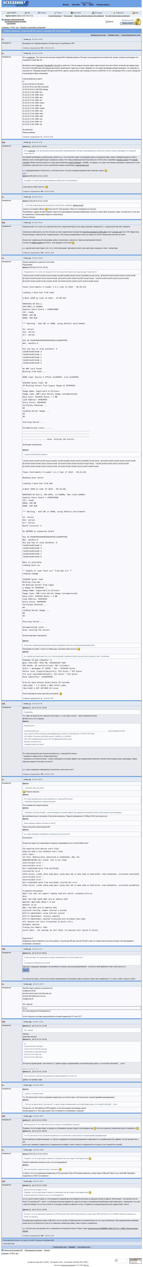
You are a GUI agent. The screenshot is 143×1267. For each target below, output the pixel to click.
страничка (31, 57)
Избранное (120, 13)
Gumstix (12, 23)
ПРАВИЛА (12, 13)
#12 (30, 1085)
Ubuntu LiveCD (122, 160)
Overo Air (39, 65)
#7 (30, 703)
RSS (136, 13)
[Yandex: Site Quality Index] (122, 1261)
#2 (30, 53)
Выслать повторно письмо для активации (89, 16)
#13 (30, 1116)
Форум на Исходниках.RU (14, 19)
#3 (30, 142)
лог (26, 1008)
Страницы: (5, 27)
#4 (30, 197)
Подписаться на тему (98, 35)
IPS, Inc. (86, 1265)
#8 (30, 779)
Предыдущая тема (60, 1247)
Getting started (36, 243)
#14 (30, 1150)
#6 (30, 258)
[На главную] (15, 3)
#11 (30, 1021)
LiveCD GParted (74, 163)
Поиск (59, 13)
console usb (116, 232)
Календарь (98, 13)
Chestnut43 (48, 65)
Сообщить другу (113, 35)
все (17, 27)
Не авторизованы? (55, 16)
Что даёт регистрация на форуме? (117, 16)
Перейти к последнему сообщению (32, 27)
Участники (77, 13)
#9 (30, 949)
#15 (30, 1181)
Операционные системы (16, 21)
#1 (30, 39)
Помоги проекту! (128, 23)
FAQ (28, 13)
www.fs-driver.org (82, 165)
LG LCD (57, 65)
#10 (30, 984)
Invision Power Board (67, 1265)
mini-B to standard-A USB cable (95, 232)
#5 (30, 222)
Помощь (43, 13)
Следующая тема (83, 1247)
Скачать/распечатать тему (131, 35)
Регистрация (68, 16)
